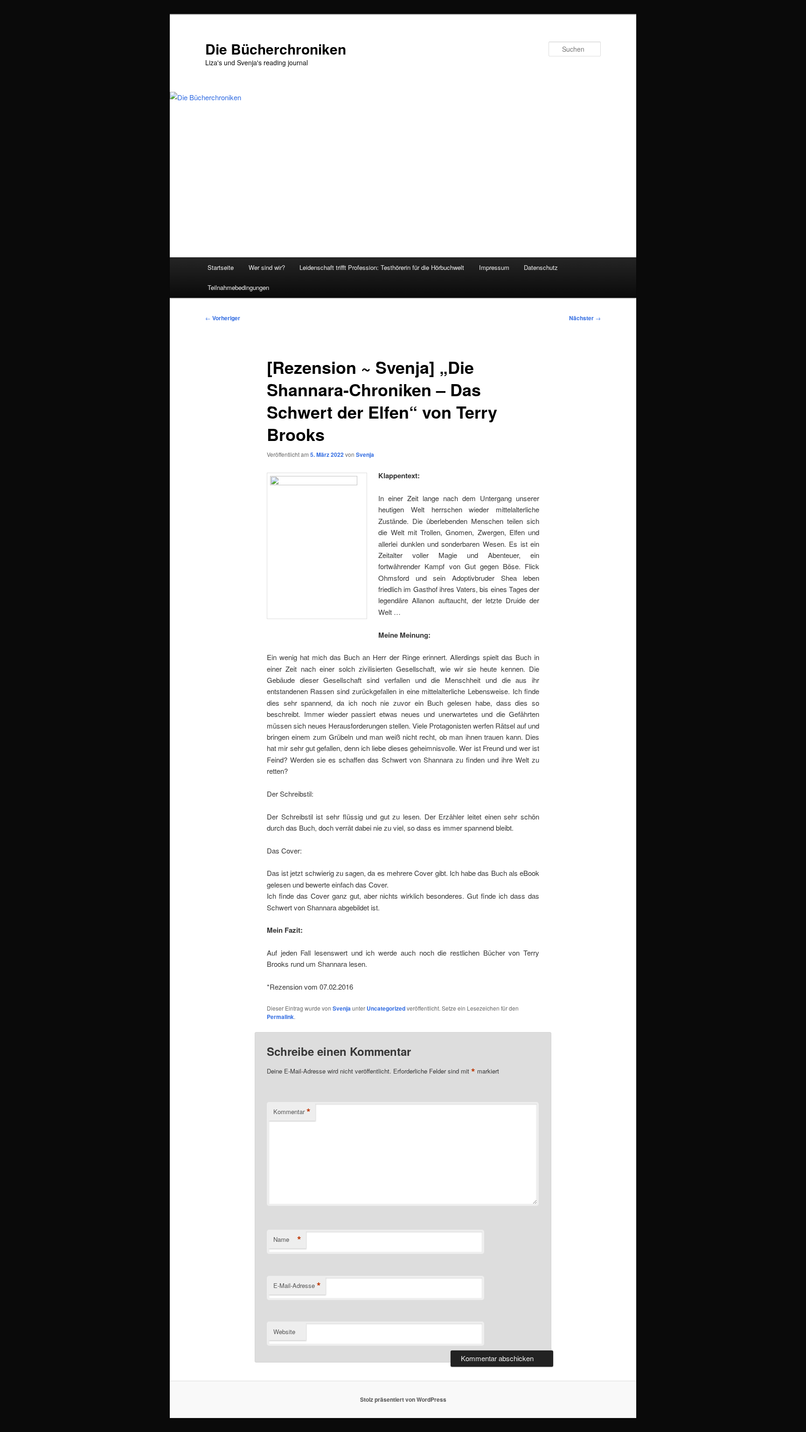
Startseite (221, 267)
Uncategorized (386, 1008)
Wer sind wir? (267, 267)
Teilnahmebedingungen (238, 287)
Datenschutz (541, 267)
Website (284, 1331)
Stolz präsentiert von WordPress (403, 1399)
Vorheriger (222, 318)
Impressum (494, 267)
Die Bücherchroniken (275, 49)
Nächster (585, 318)
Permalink (280, 1016)
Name (287, 1239)
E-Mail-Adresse (297, 1285)
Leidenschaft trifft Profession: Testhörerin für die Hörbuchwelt (381, 267)
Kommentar (292, 1111)
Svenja (365, 454)
